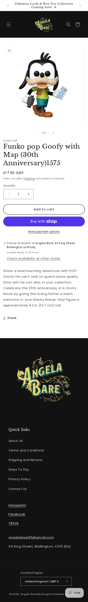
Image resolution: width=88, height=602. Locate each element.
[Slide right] (53, 133)
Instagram (17, 505)
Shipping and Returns (26, 460)
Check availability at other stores (33, 258)
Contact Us (18, 489)
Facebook (17, 514)
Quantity (9, 186)
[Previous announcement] (8, 5)
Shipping (29, 178)
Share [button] (12, 318)
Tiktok (14, 523)
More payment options (44, 231)
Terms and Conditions (26, 450)
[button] (8, 24)
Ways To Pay (19, 469)
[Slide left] (34, 133)
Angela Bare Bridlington (37, 594)
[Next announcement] (80, 5)
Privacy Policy (19, 479)
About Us (16, 441)
